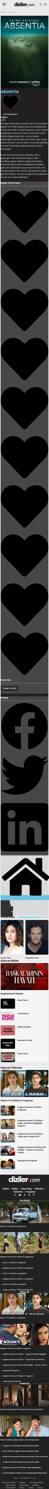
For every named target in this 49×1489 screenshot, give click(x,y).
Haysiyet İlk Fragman (27, 1160)
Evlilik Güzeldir (24, 1027)
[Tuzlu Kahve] (8, 1017)
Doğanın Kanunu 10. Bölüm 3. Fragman (18, 1376)
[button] (24, 726)
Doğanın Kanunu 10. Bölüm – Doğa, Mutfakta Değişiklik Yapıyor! (30, 1123)
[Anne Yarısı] (8, 1004)
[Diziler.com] (24, 4)
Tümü (46, 917)
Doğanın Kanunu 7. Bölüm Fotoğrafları (18, 1290)
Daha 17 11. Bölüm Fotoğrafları (14, 1262)
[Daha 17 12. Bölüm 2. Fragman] (24, 1083)
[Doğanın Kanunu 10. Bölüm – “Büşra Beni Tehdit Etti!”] (8, 1137)
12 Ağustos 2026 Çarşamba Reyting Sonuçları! (21, 1462)
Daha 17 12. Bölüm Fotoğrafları (13, 1226)
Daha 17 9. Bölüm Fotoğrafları (14, 1284)
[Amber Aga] (12, 937)
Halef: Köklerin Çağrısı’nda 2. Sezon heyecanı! (19, 1440)
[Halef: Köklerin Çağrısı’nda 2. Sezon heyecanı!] (24, 1426)
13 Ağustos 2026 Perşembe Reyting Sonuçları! (21, 1446)
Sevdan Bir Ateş (24, 1040)
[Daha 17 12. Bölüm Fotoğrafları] (24, 1212)
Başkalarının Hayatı (12, 993)
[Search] (45, 4)
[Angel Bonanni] (36, 937)
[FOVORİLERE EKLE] (10, 97)
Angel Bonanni (32, 958)
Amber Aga (6, 958)
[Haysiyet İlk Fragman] (8, 1164)
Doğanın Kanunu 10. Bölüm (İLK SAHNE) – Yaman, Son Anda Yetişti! (31, 1150)
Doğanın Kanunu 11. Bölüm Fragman (15, 1348)
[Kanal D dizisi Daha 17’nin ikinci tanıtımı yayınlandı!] (24, 1395)
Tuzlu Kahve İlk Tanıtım (12, 1381)
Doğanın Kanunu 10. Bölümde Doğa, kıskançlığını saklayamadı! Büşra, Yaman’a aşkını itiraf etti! (22, 1468)
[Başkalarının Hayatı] (24, 976)
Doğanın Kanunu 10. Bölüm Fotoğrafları (17, 1257)
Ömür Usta (22, 1053)
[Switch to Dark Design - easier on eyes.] (40, 4)
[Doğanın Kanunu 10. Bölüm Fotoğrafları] (24, 1243)
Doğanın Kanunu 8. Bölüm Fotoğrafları (18, 1279)
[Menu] (4, 4)
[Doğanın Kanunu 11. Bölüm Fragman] (8, 1111)
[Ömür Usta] (8, 1057)
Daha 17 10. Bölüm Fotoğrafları (15, 1273)
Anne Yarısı (22, 1000)
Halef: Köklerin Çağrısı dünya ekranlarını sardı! (21, 1451)
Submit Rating (9, 688)
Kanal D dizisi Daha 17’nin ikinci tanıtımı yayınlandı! (21, 1409)
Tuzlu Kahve (23, 1013)
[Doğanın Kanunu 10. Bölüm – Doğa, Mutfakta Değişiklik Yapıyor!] (8, 1124)
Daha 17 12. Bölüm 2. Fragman (17, 1100)
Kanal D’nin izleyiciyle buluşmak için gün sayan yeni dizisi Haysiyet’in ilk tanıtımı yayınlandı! (25, 1457)
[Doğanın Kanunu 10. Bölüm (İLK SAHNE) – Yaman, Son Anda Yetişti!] (8, 1151)
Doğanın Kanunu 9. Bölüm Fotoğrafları (18, 1268)
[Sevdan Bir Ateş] (8, 1044)
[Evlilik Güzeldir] (8, 1030)
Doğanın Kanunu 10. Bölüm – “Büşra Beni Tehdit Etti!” (30, 1135)
